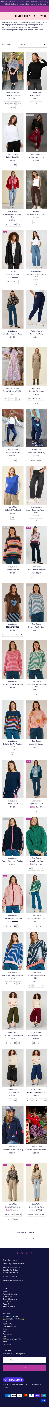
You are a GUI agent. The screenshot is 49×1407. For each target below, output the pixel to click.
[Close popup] (45, 1362)
